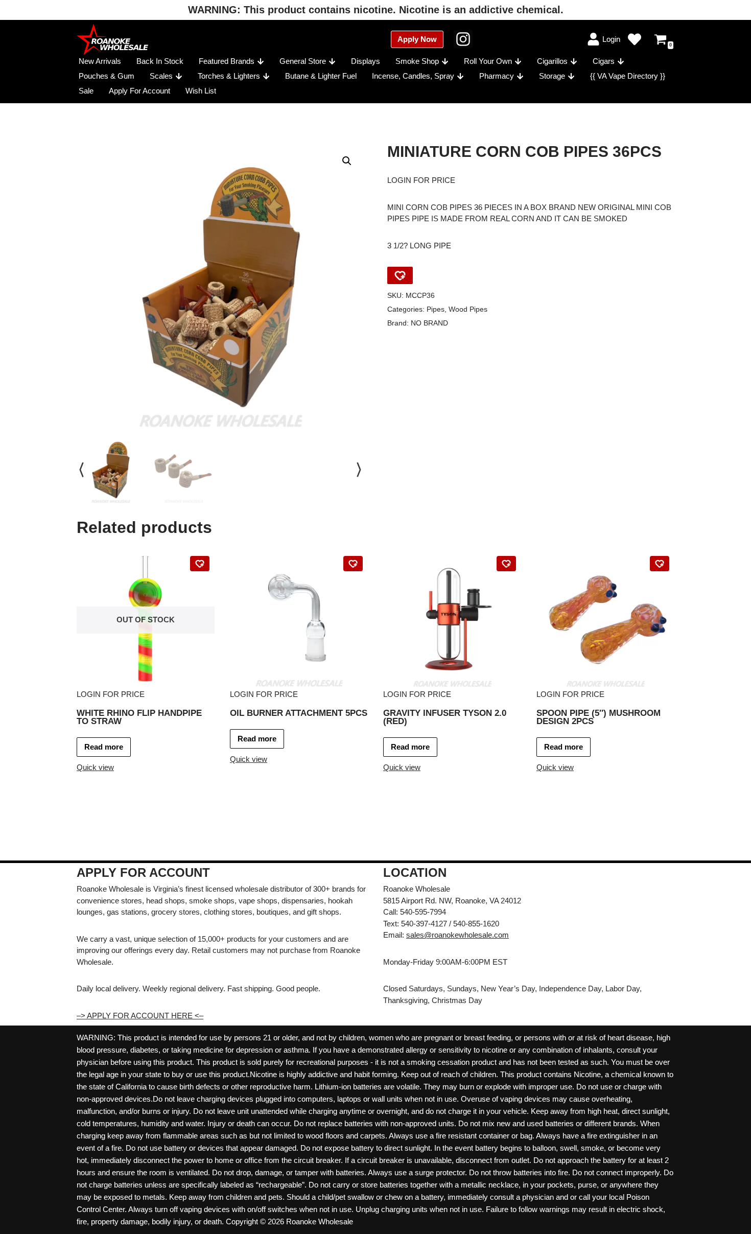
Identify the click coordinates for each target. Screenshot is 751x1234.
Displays (365, 61)
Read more (103, 746)
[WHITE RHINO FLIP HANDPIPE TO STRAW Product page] (146, 620)
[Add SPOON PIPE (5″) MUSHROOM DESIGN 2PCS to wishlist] (659, 563)
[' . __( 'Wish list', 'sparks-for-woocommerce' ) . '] (634, 39)
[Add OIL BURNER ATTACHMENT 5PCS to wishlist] (353, 563)
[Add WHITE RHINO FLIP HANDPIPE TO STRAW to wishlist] (199, 563)
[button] (260, 61)
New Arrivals (100, 61)
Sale (86, 90)
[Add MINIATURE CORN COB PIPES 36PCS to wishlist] (400, 275)
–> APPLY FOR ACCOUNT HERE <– (140, 1015)
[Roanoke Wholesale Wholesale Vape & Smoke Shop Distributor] (112, 39)
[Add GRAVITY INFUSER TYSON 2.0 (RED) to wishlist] (506, 563)
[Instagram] (463, 39)
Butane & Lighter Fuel (321, 76)
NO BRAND (429, 323)
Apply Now (417, 39)
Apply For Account (139, 90)
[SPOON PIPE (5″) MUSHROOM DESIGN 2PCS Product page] (606, 620)
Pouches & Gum (106, 76)
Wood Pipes (468, 309)
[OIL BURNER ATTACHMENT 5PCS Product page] (299, 620)
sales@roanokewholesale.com (457, 934)
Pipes (435, 309)
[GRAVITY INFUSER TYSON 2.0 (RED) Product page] (452, 620)
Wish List (200, 90)
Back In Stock (159, 61)
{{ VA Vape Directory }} (627, 76)
